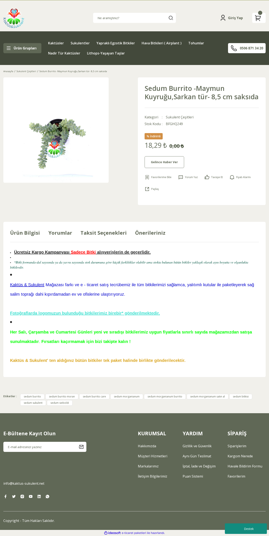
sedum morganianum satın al (207, 396)
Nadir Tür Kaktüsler (64, 53)
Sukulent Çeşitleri (180, 117)
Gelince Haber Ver (164, 162)
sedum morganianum (127, 396)
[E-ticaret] (134, 533)
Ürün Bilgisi (25, 232)
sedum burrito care (94, 396)
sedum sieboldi (59, 403)
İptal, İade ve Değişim (199, 466)
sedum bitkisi (241, 396)
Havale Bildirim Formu (245, 466)
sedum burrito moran (62, 396)
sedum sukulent (33, 403)
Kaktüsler (56, 43)
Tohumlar (196, 43)
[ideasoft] (112, 533)
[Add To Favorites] (158, 177)
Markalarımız (148, 466)
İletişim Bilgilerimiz (152, 476)
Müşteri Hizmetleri (152, 456)
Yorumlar (60, 232)
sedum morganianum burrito (165, 396)
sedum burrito (32, 396)
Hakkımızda (147, 446)
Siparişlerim (237, 446)
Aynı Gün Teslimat (197, 456)
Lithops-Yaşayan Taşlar (106, 53)
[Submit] (82, 447)
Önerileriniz (150, 232)
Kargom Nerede (240, 456)
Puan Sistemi (193, 476)
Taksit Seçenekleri (103, 232)
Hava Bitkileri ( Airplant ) (162, 43)
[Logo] (13, 18)
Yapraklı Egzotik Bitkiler (115, 43)
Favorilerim (236, 476)
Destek (249, 529)
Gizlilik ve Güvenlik (197, 446)
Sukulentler (80, 43)
